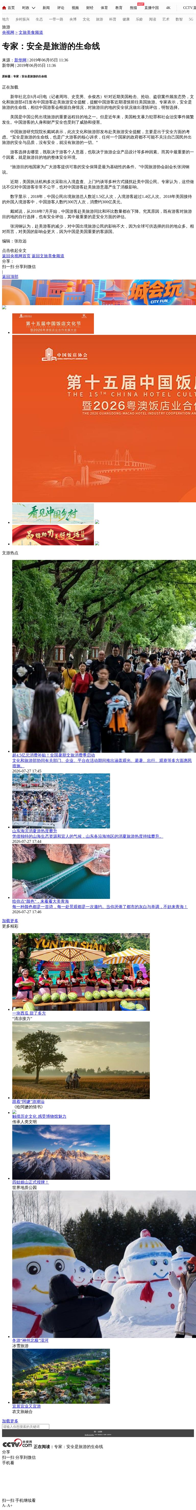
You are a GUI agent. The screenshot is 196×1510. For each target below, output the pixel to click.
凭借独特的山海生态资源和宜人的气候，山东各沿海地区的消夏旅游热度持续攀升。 (87, 836)
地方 (5, 19)
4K (168, 8)
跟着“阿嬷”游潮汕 (28, 1101)
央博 (73, 19)
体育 (104, 8)
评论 (60, 8)
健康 (126, 19)
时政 (25, 8)
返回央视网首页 (16, 256)
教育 (118, 8)
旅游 (99, 19)
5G (191, 19)
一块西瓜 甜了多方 (29, 1013)
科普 (112, 19)
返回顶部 (10, 276)
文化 (86, 19)
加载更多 (10, 921)
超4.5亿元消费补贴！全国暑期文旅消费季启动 (53, 755)
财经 (89, 8)
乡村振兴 (22, 19)
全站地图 (100, 1431)
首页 (11, 8)
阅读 (152, 19)
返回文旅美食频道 (48, 256)
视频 (75, 8)
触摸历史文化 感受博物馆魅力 (39, 1116)
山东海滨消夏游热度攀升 (34, 831)
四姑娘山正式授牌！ (30, 1182)
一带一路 (56, 19)
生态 (39, 19)
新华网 (20, 60)
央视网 (8, 32)
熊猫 (133, 8)
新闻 (46, 8)
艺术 (165, 19)
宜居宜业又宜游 (26, 1406)
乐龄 (139, 19)
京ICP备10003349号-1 (89, 1434)
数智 (179, 19)
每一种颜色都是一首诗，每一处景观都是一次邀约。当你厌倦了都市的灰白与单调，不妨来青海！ (100, 907)
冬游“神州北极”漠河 (30, 1340)
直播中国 (151, 8)
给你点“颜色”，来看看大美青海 (40, 901)
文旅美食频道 (31, 32)
